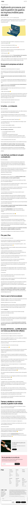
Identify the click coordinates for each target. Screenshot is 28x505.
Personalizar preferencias (13, 502)
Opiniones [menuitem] (10, 482)
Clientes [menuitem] (10, 483)
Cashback (6, 309)
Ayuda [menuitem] (10, 480)
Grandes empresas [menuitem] (18, 481)
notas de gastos (9, 208)
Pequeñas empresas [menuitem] (18, 480)
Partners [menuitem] (10, 481)
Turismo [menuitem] (17, 486)
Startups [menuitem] (17, 479)
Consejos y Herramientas (4, 4)
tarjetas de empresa (15, 433)
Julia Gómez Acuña (16, 17)
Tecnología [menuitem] (17, 482)
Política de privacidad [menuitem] (24, 481)
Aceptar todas (18, 502)
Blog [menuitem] (9, 479)
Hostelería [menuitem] (17, 483)
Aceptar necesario (23, 502)
